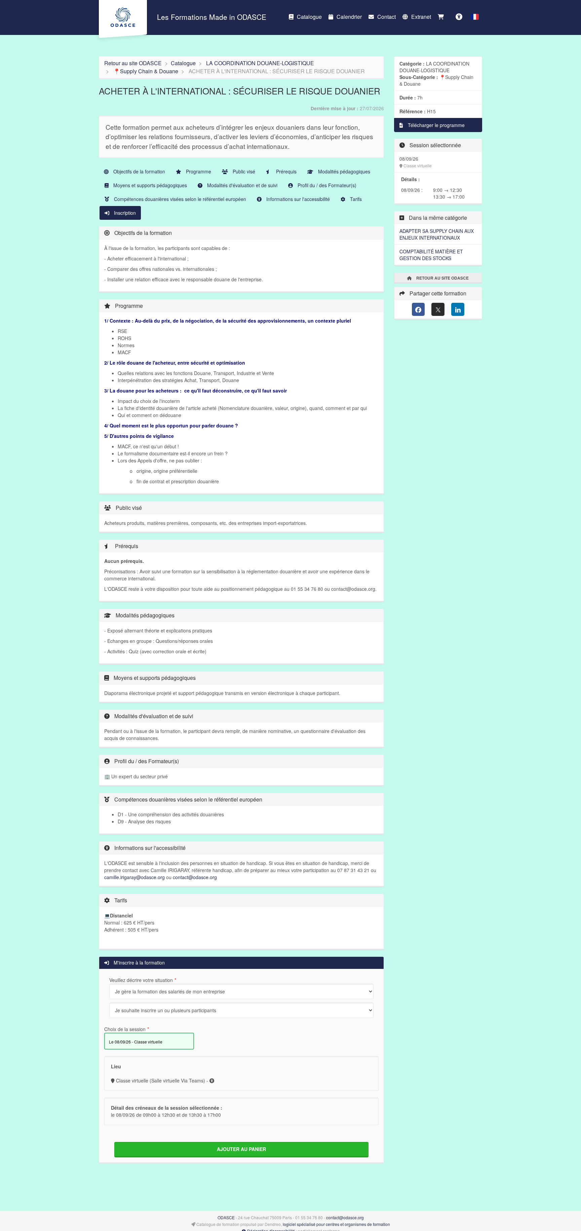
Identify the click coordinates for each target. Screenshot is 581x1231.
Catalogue (309, 16)
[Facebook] (418, 309)
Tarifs (355, 199)
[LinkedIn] (457, 309)
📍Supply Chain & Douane (145, 71)
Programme (198, 171)
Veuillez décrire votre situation (141, 980)
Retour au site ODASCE (133, 63)
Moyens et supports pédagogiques (149, 185)
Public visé (243, 171)
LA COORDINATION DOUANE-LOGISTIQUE (260, 63)
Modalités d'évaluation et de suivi (241, 185)
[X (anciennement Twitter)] (437, 309)
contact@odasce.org (195, 877)
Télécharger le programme (435, 125)
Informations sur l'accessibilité (297, 199)
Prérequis (286, 171)
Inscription (124, 212)
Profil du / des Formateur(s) (326, 185)
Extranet (421, 16)
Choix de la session (125, 1029)
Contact (386, 16)
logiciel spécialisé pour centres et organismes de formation (336, 1224)
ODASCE (226, 1217)
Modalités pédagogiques (343, 171)
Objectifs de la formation (138, 171)
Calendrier (349, 16)
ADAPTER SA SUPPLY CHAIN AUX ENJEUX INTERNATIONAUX (436, 234)
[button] (474, 17)
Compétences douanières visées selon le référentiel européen (179, 199)
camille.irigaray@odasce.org (134, 877)
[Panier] (442, 17)
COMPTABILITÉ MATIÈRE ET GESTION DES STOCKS (431, 254)
